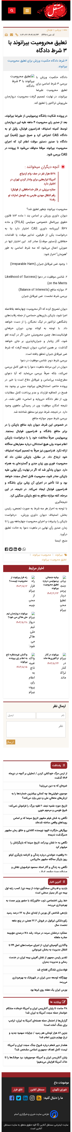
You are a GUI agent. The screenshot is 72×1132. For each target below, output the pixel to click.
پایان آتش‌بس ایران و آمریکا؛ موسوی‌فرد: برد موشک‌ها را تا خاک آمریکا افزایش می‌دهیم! (36, 1059)
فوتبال (49, 30)
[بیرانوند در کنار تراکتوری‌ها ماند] (63, 666)
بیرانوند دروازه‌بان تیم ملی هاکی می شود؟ (17, 615)
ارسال (10, 742)
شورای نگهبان (59, 1090)
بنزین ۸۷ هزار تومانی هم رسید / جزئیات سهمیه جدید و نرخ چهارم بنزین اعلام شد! (38, 1035)
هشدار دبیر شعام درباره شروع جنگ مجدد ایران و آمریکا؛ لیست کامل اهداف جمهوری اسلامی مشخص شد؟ (37, 1047)
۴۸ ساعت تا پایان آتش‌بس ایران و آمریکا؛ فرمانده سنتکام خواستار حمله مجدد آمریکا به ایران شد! (36, 1010)
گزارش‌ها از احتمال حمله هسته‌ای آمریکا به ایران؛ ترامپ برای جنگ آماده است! (37, 1023)
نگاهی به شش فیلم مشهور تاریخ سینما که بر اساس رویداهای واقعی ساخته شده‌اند (40, 820)
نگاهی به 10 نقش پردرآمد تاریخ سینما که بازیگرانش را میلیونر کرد (38, 845)
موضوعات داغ (61, 1083)
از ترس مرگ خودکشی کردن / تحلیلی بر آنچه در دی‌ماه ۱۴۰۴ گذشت (38, 775)
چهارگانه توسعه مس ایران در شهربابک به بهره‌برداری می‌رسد (39, 980)
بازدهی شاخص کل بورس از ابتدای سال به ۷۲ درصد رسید (37, 913)
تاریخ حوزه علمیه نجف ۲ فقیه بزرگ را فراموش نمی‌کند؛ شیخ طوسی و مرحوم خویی (38, 808)
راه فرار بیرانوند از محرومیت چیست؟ (18, 579)
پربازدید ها (55, 1002)
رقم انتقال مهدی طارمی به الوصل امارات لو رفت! (31, 197)
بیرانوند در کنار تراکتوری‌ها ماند (51, 656)
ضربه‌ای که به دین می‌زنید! (53, 786)
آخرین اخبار (55, 882)
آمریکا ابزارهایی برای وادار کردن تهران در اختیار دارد (32, 181)
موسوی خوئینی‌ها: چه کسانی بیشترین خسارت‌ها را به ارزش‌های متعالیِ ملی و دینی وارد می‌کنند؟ (39, 795)
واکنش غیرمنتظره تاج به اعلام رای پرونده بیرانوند (16, 658)
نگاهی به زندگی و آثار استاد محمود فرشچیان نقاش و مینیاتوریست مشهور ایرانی (39, 869)
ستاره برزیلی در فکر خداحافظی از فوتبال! (33, 189)
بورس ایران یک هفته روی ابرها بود (48, 990)
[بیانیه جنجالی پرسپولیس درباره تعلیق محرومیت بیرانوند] (63, 594)
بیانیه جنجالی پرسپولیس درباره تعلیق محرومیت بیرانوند (51, 582)
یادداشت (56, 766)
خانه (65, 30)
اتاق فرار (18, 1090)
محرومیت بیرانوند (41, 555)
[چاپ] (6, 34)
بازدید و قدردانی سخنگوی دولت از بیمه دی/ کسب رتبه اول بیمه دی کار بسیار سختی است (36, 890)
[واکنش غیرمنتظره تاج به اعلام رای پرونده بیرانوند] (32, 674)
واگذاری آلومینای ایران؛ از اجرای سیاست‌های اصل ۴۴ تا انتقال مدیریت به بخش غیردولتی (38, 947)
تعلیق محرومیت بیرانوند (54, 560)
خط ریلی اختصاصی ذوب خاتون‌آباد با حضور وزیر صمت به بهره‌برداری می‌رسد (36, 902)
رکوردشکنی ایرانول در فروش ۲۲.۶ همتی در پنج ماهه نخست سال (39, 923)
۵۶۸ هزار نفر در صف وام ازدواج (37, 173)
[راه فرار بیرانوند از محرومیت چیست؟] (32, 592)
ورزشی (58, 30)
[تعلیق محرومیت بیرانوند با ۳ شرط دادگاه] (19, 549)
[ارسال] (10, 34)
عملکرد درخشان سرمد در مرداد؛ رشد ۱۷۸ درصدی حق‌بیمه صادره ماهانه (37, 935)
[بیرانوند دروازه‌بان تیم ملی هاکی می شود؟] (32, 630)
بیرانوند (59, 555)
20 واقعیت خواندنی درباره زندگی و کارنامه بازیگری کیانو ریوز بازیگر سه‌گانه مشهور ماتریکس (38, 857)
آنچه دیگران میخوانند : (42, 167)
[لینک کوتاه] (15, 34)
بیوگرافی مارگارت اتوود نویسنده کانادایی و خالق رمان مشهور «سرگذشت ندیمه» (36, 832)
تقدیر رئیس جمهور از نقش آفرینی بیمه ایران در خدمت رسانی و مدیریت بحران (38, 959)
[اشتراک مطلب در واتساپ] (24, 549)
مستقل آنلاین (37, 1090)
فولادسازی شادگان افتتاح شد (52, 970)
